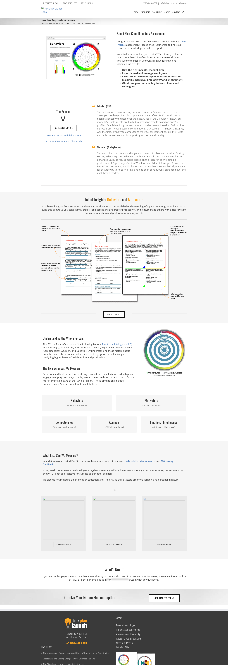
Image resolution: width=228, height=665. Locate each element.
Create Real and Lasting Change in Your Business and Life (69, 658)
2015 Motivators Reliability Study (64, 141)
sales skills (131, 461)
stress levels (147, 461)
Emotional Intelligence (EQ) (117, 344)
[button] (183, 12)
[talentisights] (114, 226)
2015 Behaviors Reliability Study (63, 135)
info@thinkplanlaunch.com (173, 3)
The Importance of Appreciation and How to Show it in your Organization (76, 653)
